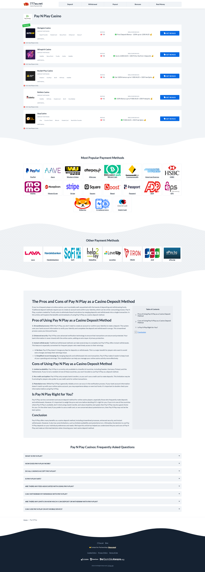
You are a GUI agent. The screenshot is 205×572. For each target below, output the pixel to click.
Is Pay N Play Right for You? (148, 327)
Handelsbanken (53, 260)
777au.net (100, 543)
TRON (132, 260)
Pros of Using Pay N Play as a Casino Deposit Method (154, 315)
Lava (33, 260)
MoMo (32, 193)
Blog (106, 543)
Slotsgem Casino (44, 28)
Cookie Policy (92, 553)
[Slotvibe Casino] (30, 33)
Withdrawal (92, 4)
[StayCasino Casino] (30, 118)
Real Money (160, 4)
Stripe (72, 193)
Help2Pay (92, 260)
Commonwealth (132, 177)
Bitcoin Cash (112, 177)
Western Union (73, 177)
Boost (112, 193)
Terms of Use (113, 553)
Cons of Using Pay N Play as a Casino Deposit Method (154, 322)
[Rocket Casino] (30, 76)
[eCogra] (85, 559)
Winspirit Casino (44, 49)
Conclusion (142, 332)
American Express (152, 177)
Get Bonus (171, 33)
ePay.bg (172, 260)
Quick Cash (122, 210)
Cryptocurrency (102, 210)
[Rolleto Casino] (30, 97)
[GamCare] (94, 559)
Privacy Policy (103, 553)
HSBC (172, 177)
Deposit (70, 4)
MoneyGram (53, 193)
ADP (152, 193)
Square (92, 193)
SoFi (72, 260)
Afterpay (92, 177)
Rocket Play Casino (45, 71)
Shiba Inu (82, 210)
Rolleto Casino (43, 92)
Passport (132, 193)
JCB (152, 260)
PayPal (33, 177)
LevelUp (112, 260)
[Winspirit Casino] (30, 54)
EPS (172, 193)
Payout (115, 4)
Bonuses (138, 4)
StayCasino (42, 113)
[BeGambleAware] (112, 559)
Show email (112, 547)
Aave (53, 177)
